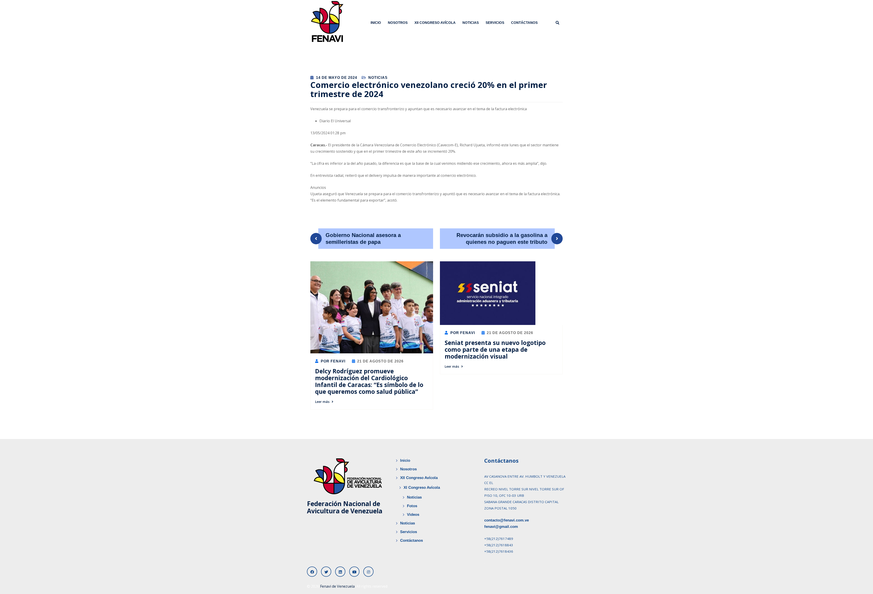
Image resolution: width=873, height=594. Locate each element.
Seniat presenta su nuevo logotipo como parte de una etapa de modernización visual (495, 349)
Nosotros (398, 23)
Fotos (412, 506)
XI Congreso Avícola (422, 487)
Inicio (376, 23)
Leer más (322, 401)
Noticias (470, 23)
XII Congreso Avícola (435, 23)
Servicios (495, 23)
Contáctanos (524, 23)
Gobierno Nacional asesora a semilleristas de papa (363, 238)
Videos (413, 514)
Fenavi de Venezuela (337, 586)
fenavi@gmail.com (501, 526)
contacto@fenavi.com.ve (506, 520)
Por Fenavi (332, 361)
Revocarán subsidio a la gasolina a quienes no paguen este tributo (502, 238)
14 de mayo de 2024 (336, 78)
